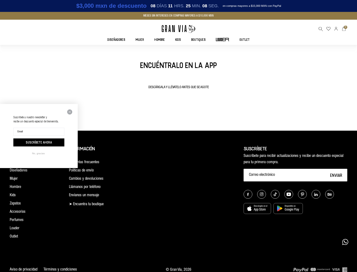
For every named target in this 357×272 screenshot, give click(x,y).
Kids (13, 195)
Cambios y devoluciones (86, 179)
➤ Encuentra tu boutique (86, 204)
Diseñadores (18, 171)
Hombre (15, 187)
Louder (14, 228)
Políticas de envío (81, 171)
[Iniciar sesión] (336, 28)
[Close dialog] (69, 112)
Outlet (14, 237)
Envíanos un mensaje (84, 195)
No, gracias (38, 153)
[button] (320, 28)
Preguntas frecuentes (84, 162)
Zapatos (15, 204)
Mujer (14, 179)
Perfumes (17, 220)
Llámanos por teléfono (85, 187)
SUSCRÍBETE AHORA (39, 142)
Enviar (336, 175)
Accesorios (18, 212)
